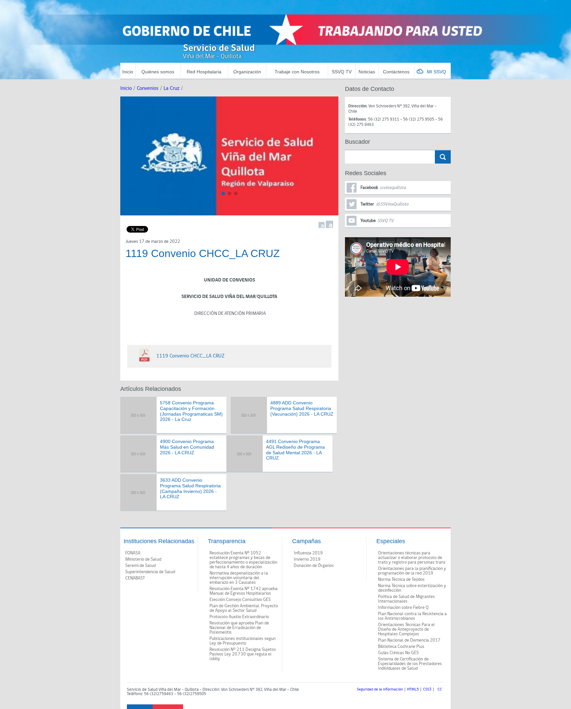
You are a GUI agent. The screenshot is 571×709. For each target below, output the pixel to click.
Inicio (127, 71)
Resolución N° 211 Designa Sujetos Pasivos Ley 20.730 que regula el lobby (242, 654)
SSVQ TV (342, 71)
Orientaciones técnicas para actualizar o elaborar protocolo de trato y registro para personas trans (411, 558)
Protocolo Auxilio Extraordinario (239, 617)
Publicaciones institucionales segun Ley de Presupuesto (242, 641)
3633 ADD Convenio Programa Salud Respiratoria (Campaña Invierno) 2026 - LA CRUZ (190, 488)
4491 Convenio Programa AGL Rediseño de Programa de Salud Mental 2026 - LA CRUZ (295, 450)
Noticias (367, 71)
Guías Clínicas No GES (398, 653)
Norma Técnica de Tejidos (401, 579)
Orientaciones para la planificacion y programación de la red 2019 (412, 571)
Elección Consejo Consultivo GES (240, 599)
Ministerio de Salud (143, 559)
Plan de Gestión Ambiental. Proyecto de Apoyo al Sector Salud (243, 608)
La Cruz (171, 88)
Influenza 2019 (308, 553)
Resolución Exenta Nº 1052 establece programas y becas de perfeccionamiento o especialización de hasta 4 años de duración (243, 560)
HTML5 (413, 689)
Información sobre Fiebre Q (403, 607)
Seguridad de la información (380, 689)
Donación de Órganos (314, 565)
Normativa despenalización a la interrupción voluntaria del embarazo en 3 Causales (238, 578)
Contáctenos (396, 71)
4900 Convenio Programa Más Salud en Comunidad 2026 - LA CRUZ (187, 447)
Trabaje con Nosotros (297, 71)
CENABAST (135, 578)
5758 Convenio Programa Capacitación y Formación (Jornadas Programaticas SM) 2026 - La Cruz (191, 411)
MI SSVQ (436, 71)
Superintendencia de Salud (150, 572)
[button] (223, 193)
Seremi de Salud (140, 565)
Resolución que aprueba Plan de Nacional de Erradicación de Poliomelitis (239, 628)
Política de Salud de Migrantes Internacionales (406, 599)
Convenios (148, 88)
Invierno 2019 (307, 559)
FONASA (132, 553)
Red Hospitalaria (204, 71)
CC (440, 689)
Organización (247, 71)
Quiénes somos (157, 71)
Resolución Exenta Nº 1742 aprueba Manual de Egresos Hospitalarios (243, 591)
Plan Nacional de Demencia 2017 (409, 640)
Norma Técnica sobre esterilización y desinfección (412, 588)
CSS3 (427, 689)
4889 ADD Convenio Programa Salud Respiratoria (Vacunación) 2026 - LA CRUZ (301, 408)
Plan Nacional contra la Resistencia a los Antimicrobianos (412, 616)
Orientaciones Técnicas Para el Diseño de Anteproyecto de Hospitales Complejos (406, 629)
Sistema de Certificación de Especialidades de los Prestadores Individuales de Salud (410, 664)
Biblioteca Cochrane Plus (401, 646)
